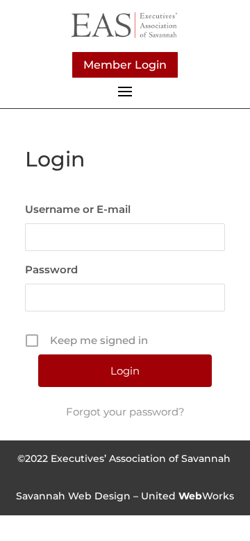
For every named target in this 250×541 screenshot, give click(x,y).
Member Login (125, 64)
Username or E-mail (78, 209)
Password (51, 269)
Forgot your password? (125, 411)
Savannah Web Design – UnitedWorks (125, 496)
